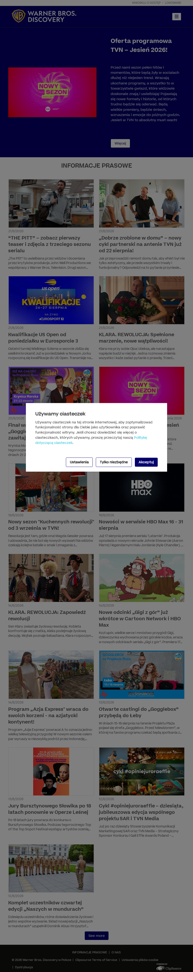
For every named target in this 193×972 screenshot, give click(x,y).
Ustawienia (79, 461)
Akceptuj (146, 461)
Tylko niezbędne (114, 461)
